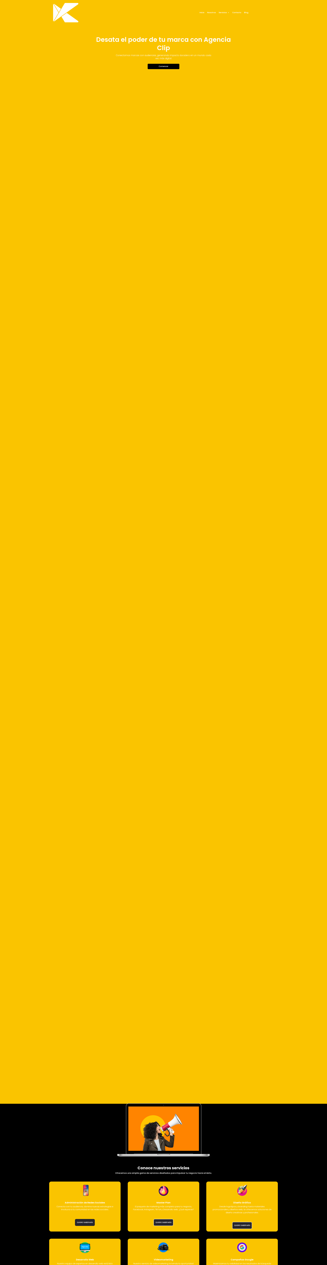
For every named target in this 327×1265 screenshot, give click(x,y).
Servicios (223, 13)
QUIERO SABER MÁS (85, 1222)
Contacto (236, 13)
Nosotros (211, 13)
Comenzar (163, 66)
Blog (246, 13)
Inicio (202, 13)
